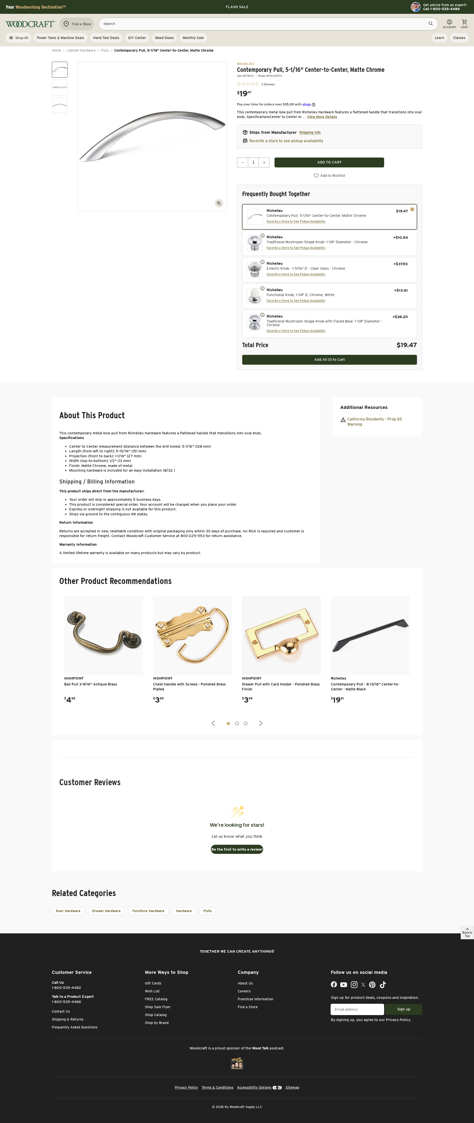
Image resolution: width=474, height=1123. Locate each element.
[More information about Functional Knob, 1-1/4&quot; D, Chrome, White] (262, 288)
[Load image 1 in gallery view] (60, 70)
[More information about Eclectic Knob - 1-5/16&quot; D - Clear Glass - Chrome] (262, 262)
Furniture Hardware (148, 911)
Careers (244, 991)
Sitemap (292, 1087)
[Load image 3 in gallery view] (60, 105)
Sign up (403, 1009)
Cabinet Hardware (81, 50)
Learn (439, 38)
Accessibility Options (254, 1087)
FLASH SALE (237, 7)
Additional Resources (364, 407)
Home (56, 50)
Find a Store (248, 1007)
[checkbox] (329, 216)
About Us (245, 983)
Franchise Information (255, 999)
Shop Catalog (156, 1015)
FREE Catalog (156, 999)
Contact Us (61, 1011)
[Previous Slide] (214, 723)
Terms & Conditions (217, 1087)
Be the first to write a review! (237, 849)
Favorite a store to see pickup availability (286, 141)
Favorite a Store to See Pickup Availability (296, 221)
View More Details (322, 117)
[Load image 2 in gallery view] (60, 87)
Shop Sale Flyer (158, 1007)
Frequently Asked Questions (75, 1027)
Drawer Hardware (106, 911)
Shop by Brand (157, 1023)
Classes (459, 38)
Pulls (105, 50)
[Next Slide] (260, 723)
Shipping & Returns (67, 1019)
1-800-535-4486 (66, 1002)
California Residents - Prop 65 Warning (374, 422)
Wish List (152, 991)
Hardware (184, 911)
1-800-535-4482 (66, 987)
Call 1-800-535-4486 (441, 9)
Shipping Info (310, 132)
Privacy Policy (398, 1020)
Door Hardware (68, 911)
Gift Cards (153, 983)
